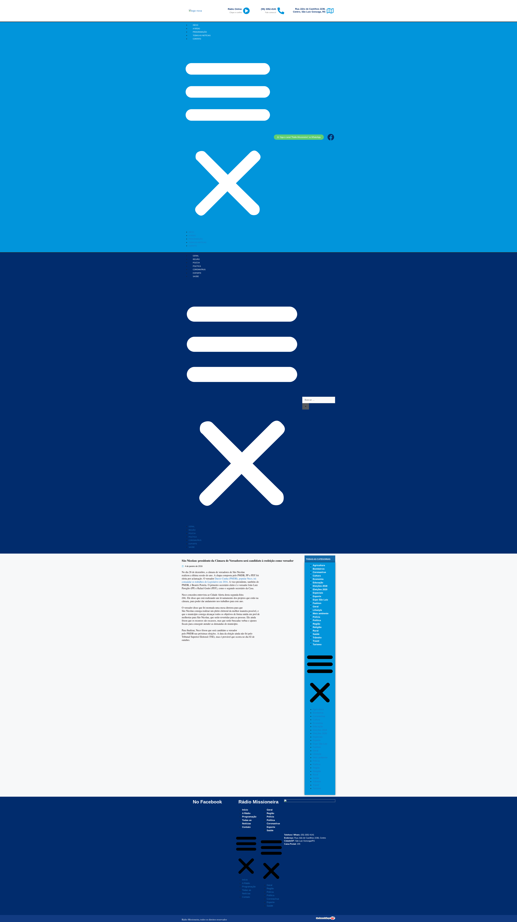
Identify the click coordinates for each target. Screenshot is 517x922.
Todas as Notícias (197, 242)
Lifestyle (317, 610)
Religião (317, 627)
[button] (228, 137)
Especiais (318, 593)
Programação (196, 239)
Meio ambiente (320, 613)
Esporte (193, 544)
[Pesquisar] (305, 406)
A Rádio (192, 236)
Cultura (317, 575)
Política (193, 537)
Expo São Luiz (320, 599)
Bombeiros (318, 569)
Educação (318, 582)
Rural (316, 630)
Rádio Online (235, 9)
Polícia (192, 533)
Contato (197, 39)
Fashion (317, 603)
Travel (316, 641)
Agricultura (319, 565)
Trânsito (317, 637)
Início (191, 232)
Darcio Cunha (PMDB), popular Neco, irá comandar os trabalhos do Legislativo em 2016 (219, 580)
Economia (318, 579)
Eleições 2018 (320, 586)
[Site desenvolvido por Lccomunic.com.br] (325, 919)
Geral (192, 527)
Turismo (317, 644)
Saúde (196, 276)
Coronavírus (195, 540)
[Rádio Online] (246, 10)
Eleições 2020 (320, 589)
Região (192, 530)
